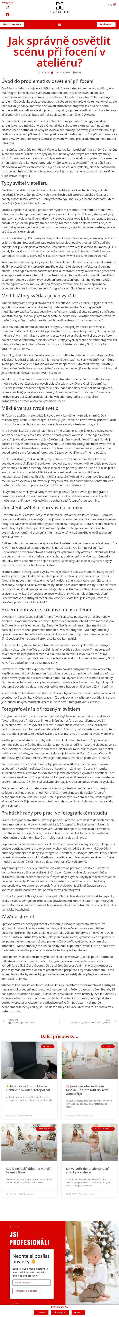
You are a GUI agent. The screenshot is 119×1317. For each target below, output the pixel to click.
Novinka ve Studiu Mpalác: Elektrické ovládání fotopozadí (28, 1088)
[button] (59, 24)
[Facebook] (7, 14)
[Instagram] (7, 7)
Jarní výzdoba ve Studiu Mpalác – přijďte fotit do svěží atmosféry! (87, 1090)
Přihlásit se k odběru (26, 1290)
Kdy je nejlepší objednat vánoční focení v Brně (29, 1170)
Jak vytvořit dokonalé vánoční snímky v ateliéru (87, 1170)
